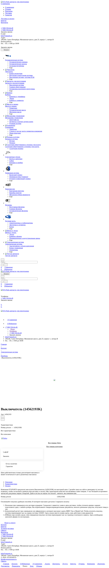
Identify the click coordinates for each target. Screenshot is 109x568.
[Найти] (6, 264)
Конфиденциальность (9, 559)
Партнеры (8, 11)
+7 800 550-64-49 (7, 28)
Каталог (4, 525)
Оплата (7, 486)
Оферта (3, 530)
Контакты (4, 532)
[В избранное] (2, 416)
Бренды (3, 526)
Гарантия (8, 15)
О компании (9, 7)
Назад (12, 329)
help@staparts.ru (6, 36)
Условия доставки (7, 528)
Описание (8, 482)
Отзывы (8, 9)
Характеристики (11, 484)
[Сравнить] (3, 419)
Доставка (8, 13)
